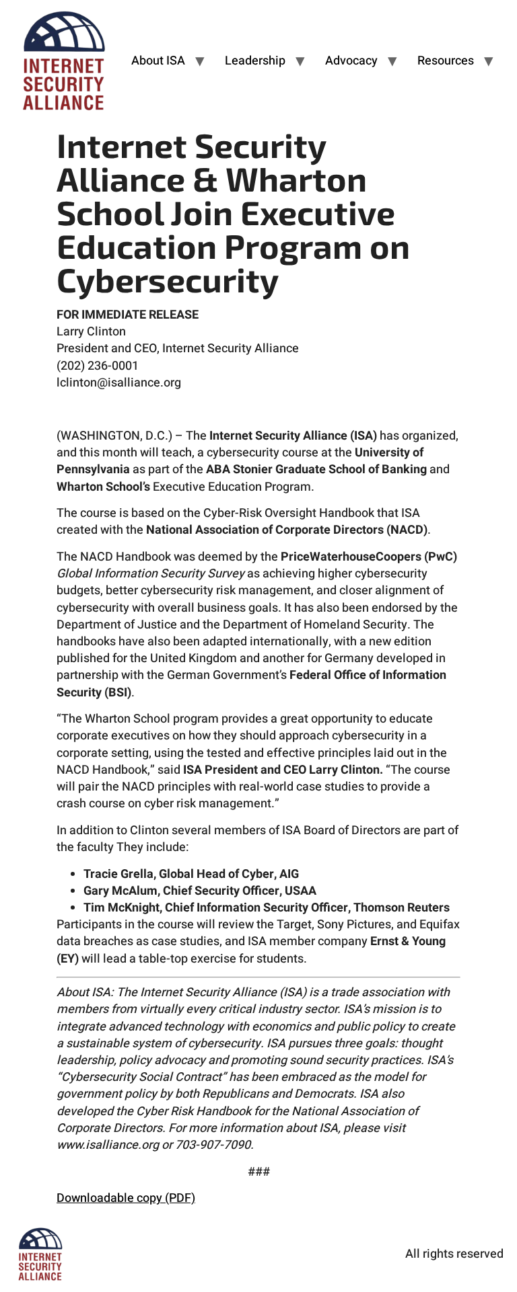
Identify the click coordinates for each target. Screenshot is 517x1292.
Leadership (255, 61)
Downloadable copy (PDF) (126, 1198)
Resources (445, 61)
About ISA (158, 61)
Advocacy (351, 61)
